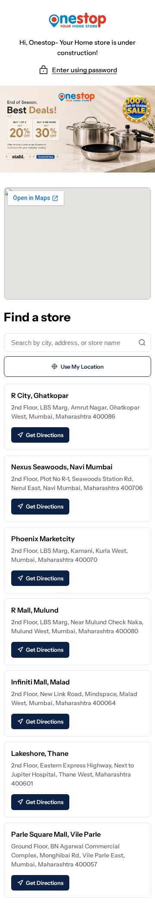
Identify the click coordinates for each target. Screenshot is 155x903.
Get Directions (44, 434)
